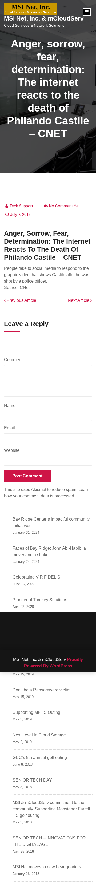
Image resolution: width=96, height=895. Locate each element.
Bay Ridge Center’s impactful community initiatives (51, 522)
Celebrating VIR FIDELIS (36, 577)
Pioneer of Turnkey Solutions (40, 599)
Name (11, 405)
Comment (14, 359)
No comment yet (64, 206)
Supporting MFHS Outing (36, 712)
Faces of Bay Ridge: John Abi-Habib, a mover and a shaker (49, 551)
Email (11, 428)
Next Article (79, 300)
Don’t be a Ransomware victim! (42, 690)
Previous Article (21, 300)
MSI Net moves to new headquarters (47, 867)
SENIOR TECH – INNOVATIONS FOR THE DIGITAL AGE (49, 841)
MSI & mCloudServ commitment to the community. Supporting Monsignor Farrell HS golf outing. (51, 809)
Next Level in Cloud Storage (39, 735)
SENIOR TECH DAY (32, 780)
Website (11, 450)
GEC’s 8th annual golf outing (40, 757)
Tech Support (21, 206)
